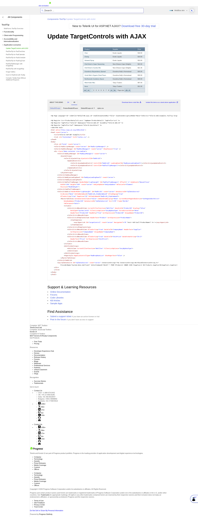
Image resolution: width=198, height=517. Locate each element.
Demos (36, 353)
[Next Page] (111, 90)
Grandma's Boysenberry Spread (95, 71)
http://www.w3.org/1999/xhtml (72, 130)
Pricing (36, 344)
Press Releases (40, 463)
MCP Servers (35, 336)
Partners (37, 367)
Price (139, 49)
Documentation (39, 355)
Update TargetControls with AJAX (81, 19)
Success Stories (40, 381)
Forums (53, 295)
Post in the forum (58, 319)
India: (46, 397)
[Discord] (39, 421)
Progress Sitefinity (45, 514)
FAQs (36, 374)
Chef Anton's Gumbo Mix (93, 68)
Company (37, 457)
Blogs (36, 361)
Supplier (115, 49)
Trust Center (38, 507)
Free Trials (38, 341)
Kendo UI (33, 332)
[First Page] (85, 90)
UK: (46, 395)
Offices (36, 469)
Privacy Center (39, 505)
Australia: (48, 401)
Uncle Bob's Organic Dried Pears (95, 75)
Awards (37, 461)
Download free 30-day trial (138, 26)
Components (52, 19)
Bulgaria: (47, 399)
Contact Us (38, 391)
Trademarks (45, 495)
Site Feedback (39, 503)
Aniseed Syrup (89, 60)
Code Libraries (57, 298)
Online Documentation (60, 292)
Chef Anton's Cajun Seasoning (94, 64)
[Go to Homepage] (50, 5)
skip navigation (44, 5)
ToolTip (63, 19)
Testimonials (38, 383)
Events (36, 372)
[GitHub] (39, 418)
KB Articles (55, 300)
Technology (38, 459)
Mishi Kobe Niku (90, 82)
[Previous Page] (88, 90)
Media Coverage (40, 465)
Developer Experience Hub (44, 351)
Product (87, 49)
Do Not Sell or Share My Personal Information (46, 510)
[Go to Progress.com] (36, 449)
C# (68, 102)
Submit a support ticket (60, 316)
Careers (37, 467)
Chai (86, 53)
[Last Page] (114, 90)
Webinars (37, 363)
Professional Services (42, 365)
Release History (40, 357)
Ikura (86, 86)
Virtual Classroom (40, 369)
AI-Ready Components (48, 336)
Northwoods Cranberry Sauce (94, 79)
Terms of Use (39, 501)
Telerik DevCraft (36, 327)
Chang (87, 56)
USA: (46, 393)
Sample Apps (56, 303)
